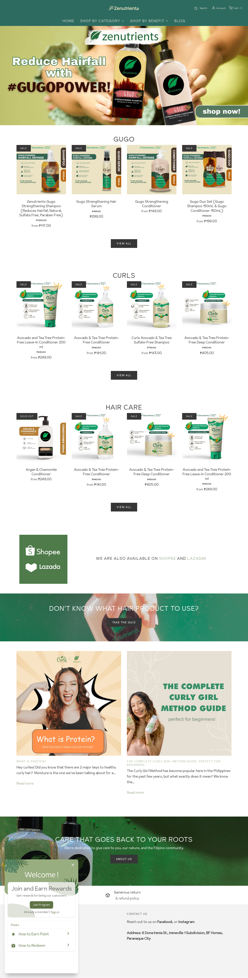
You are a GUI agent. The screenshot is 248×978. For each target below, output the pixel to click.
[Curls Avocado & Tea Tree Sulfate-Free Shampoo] (151, 306)
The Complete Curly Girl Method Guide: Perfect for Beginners (174, 763)
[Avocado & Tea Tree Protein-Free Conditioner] (96, 306)
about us (124, 859)
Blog (179, 20)
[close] (72, 864)
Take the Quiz (124, 622)
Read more (25, 783)
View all (124, 243)
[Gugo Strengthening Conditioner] (151, 169)
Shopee (167, 558)
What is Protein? (31, 761)
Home (68, 20)
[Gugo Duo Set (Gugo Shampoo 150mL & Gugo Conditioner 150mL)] (207, 169)
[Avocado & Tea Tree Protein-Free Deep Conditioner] (207, 306)
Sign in (55, 912)
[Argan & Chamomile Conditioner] (41, 437)
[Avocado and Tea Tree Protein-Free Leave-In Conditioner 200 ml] (41, 306)
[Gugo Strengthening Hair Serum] (96, 169)
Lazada (196, 558)
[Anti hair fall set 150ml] (124, 75)
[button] (41, 934)
